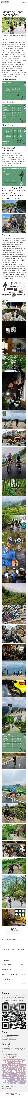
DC (3, 939)
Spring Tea (6, 949)
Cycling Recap (22, 35)
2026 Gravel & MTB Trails (9, 974)
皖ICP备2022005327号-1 (7, 1089)
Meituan (6, 1002)
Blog (11, 35)
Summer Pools (6, 969)
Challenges (15, 35)
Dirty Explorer (6, 979)
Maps (5, 1057)
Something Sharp (17, 939)
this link (18, 997)
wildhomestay (8, 1038)
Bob (8, 35)
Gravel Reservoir (7, 984)
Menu (24, 2)
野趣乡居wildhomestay (12, 1035)
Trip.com (4, 1000)
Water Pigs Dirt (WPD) (18, 949)
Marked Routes (6, 964)
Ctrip (22, 1000)
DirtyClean (8, 939)
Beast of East (8, 190)
